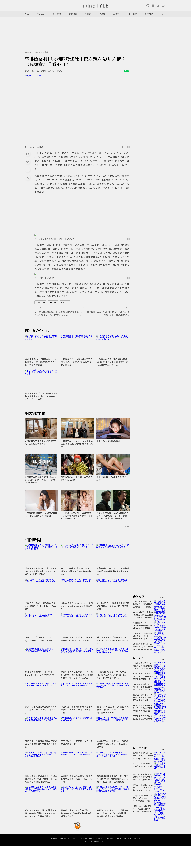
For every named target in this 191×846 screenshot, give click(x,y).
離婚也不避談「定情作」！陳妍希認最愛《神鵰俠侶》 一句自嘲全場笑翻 (112, 744)
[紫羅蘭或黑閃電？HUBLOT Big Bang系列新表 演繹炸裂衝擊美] (41, 659)
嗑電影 (37, 52)
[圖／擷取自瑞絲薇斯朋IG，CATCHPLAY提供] (82, 235)
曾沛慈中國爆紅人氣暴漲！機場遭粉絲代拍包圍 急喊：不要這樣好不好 (77, 778)
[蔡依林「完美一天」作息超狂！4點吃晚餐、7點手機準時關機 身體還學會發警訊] (77, 797)
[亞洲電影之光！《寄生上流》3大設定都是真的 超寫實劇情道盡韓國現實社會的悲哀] (41, 346)
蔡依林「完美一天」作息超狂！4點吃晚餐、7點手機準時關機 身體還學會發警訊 (76, 813)
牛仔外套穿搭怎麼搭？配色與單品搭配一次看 (142, 765)
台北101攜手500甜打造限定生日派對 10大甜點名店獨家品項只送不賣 (76, 571)
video (163, 13)
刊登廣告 (54, 838)
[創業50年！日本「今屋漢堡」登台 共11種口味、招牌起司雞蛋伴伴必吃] (113, 624)
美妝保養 (73, 13)
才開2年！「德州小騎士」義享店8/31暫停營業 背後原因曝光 (40, 639)
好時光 (88, 13)
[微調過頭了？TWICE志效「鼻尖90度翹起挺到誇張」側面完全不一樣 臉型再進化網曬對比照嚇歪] (41, 763)
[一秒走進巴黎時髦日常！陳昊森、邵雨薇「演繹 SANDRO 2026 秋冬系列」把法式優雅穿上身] (113, 659)
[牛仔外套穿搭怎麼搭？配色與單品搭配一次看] (160, 766)
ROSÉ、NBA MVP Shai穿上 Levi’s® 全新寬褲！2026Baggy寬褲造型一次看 (143, 788)
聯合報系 (110, 838)
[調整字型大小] (27, 177)
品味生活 (117, 13)
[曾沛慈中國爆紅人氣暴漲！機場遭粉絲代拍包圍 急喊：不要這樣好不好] (77, 763)
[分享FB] (27, 153)
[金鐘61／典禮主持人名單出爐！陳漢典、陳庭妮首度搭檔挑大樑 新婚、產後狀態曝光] (113, 694)
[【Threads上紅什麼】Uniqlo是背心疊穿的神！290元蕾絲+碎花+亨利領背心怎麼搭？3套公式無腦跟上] (160, 809)
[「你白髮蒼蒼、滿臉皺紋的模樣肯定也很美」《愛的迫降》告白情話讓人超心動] (77, 346)
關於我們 (127, 838)
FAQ (62, 838)
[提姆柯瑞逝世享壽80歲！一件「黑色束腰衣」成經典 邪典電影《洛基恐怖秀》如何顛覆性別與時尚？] (77, 659)
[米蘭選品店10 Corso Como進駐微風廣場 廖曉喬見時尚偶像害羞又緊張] (113, 555)
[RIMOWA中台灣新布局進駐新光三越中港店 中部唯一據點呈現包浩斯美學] (160, 777)
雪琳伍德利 (53, 302)
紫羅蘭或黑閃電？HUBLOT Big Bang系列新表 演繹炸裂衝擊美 (39, 673)
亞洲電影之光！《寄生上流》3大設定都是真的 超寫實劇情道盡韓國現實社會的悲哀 (41, 361)
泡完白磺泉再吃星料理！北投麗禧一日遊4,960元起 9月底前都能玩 (77, 639)
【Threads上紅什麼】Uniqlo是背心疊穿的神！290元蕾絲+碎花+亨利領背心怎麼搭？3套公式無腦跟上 (142, 811)
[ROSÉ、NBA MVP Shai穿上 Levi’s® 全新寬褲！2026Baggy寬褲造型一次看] (160, 787)
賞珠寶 (102, 13)
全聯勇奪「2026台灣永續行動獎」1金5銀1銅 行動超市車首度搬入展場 (41, 605)
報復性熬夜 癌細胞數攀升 (108, 441)
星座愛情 (133, 13)
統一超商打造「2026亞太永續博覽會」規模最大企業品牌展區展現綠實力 (113, 605)
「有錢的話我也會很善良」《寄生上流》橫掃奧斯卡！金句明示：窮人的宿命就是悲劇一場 (112, 361)
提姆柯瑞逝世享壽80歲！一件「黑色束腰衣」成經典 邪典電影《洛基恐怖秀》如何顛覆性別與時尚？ (77, 675)
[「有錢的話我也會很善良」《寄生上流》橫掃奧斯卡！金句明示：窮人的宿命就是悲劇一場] (113, 346)
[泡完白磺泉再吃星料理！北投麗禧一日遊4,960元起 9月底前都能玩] (77, 624)
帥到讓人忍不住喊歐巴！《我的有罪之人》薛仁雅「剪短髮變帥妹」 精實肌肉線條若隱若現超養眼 (112, 813)
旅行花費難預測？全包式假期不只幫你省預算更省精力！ (40, 442)
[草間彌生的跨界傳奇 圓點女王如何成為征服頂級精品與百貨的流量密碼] (41, 728)
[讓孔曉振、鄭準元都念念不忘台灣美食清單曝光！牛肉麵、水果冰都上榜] (77, 694)
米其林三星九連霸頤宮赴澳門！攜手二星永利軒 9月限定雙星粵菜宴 (41, 709)
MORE (162, 597)
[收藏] (27, 169)
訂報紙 (118, 838)
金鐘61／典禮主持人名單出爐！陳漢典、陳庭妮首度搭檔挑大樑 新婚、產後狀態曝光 (113, 709)
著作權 (91, 838)
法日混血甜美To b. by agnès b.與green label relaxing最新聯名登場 (77, 605)
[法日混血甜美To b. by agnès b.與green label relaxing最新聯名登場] (77, 590)
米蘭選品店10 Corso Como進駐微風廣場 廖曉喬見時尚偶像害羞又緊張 (77, 444)
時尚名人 (41, 13)
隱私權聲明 (100, 838)
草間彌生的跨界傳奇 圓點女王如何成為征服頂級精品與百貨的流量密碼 (41, 744)
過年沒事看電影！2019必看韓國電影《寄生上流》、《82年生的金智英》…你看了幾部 (41, 396)
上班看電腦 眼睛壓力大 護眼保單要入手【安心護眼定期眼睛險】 (41, 514)
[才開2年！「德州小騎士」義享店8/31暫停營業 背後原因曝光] (41, 624)
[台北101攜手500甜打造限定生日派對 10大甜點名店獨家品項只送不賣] (77, 555)
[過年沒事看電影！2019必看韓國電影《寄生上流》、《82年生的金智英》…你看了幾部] (41, 380)
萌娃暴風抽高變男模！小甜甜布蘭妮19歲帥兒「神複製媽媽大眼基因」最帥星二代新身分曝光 (41, 813)
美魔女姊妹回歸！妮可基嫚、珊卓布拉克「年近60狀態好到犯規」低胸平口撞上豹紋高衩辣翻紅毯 (113, 778)
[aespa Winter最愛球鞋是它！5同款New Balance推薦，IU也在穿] (160, 798)
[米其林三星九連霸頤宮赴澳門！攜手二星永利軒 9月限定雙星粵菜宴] (41, 694)
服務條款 (84, 838)
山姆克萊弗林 (40, 302)
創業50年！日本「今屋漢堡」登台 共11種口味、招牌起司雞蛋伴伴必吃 (114, 640)
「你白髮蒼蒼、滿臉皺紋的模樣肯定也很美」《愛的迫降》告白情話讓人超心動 (77, 361)
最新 (27, 13)
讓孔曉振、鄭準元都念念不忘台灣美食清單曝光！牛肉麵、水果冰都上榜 (77, 709)
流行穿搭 (57, 13)
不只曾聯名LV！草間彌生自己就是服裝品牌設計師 (76, 478)
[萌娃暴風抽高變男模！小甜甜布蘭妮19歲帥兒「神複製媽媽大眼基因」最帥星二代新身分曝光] (41, 797)
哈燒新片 (46, 52)
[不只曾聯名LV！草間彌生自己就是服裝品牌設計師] (77, 728)
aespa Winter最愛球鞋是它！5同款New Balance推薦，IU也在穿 (143, 799)
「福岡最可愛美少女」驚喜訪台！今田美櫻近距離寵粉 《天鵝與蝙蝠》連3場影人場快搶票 (41, 571)
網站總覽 (137, 838)
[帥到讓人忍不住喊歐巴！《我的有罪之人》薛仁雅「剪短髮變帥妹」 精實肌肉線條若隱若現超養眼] (113, 797)
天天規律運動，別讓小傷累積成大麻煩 (112, 478)
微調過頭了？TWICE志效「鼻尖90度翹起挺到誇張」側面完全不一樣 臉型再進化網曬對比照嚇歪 (41, 778)
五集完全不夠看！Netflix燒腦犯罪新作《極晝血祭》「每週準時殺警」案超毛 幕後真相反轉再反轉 (112, 516)
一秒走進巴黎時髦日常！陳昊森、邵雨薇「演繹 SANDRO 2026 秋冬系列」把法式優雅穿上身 (113, 675)
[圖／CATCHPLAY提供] (77, 109)
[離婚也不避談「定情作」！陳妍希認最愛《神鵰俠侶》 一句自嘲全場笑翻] (113, 728)
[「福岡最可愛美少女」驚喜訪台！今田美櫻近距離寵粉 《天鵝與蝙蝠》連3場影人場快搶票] (41, 555)
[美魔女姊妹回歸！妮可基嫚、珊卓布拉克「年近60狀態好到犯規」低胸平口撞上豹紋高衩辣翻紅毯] (113, 763)
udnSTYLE (29, 52)
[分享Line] (27, 161)
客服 (67, 838)
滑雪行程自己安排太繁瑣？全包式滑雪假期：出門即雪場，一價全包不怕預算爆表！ (40, 480)
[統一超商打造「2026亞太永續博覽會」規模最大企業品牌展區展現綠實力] (113, 590)
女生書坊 (149, 13)
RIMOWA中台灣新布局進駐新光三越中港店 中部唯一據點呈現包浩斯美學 (142, 778)
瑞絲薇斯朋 (64, 302)
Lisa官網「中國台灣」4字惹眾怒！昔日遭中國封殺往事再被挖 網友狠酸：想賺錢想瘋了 (77, 516)
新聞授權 (74, 838)
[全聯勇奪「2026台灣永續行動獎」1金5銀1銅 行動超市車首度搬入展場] (41, 590)
